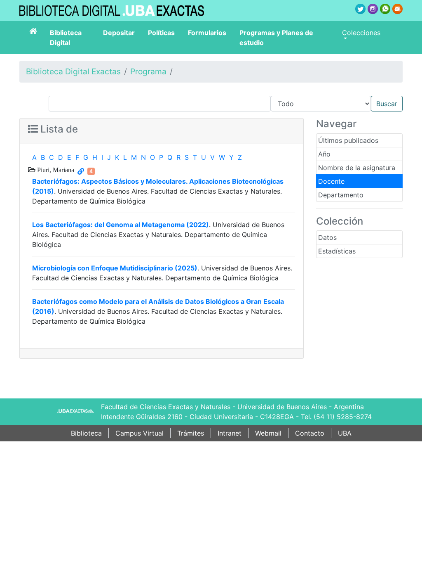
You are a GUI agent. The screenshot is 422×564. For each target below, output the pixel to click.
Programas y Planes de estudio (276, 37)
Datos (327, 237)
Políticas (161, 32)
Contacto (309, 433)
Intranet (229, 433)
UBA (345, 433)
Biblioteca (86, 433)
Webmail (268, 433)
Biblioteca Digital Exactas (73, 71)
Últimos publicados (348, 140)
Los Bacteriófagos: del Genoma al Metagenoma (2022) (120, 224)
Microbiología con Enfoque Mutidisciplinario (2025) (114, 268)
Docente (331, 181)
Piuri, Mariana (54, 169)
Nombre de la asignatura (356, 168)
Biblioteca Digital (66, 37)
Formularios (207, 32)
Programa (148, 71)
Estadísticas (337, 251)
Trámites (190, 433)
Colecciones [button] (361, 32)
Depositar (119, 32)
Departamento (340, 195)
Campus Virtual (139, 433)
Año (324, 154)
